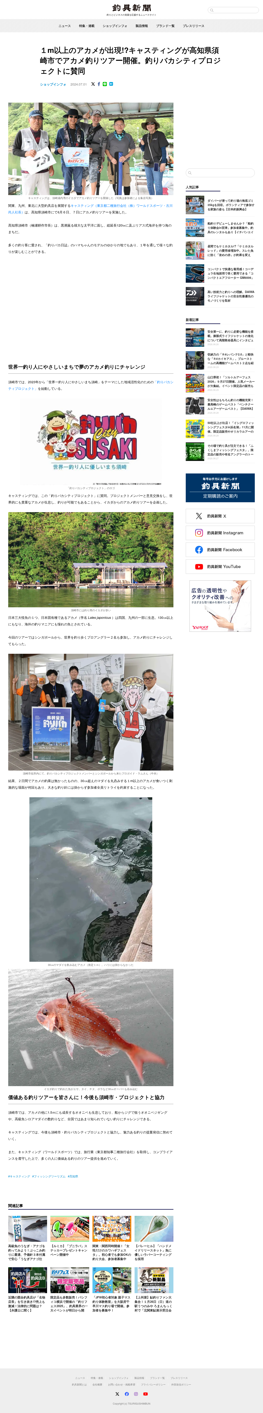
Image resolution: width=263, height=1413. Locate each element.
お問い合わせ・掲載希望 (121, 1384)
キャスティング (20, 1176)
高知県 (73, 1176)
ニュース (65, 25)
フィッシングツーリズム (50, 1176)
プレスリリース (193, 25)
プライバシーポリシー (153, 1384)
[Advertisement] (220, 131)
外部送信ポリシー (181, 1384)
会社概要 (97, 1384)
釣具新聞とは (79, 1384)
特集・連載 (87, 25)
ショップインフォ (115, 25)
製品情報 (142, 25)
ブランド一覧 (165, 25)
